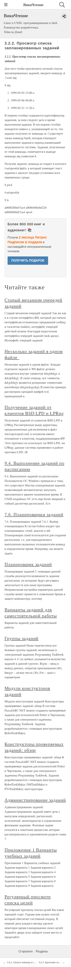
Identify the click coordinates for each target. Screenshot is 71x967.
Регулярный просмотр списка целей (28, 900)
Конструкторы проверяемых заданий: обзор (34, 747)
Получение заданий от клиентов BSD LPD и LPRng (34, 410)
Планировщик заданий (28, 564)
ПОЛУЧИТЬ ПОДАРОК (27, 260)
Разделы (42, 951)
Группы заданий (21, 638)
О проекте (26, 951)
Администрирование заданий (35, 800)
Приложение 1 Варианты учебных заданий (31, 853)
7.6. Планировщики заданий (34, 514)
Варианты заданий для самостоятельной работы (31, 613)
